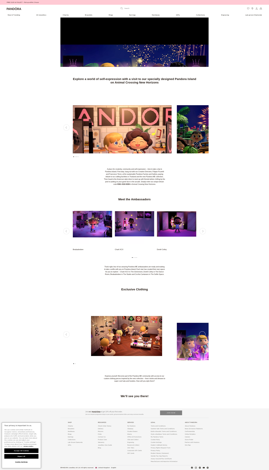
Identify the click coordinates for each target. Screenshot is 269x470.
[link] (105, 468)
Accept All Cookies (21, 451)
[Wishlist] (248, 8)
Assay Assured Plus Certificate (161, 459)
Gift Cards (130, 453)
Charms (70, 426)
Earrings (70, 437)
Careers (187, 437)
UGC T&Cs (130, 448)
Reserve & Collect (133, 445)
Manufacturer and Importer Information (164, 461)
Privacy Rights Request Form (160, 448)
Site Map (188, 445)
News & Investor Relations (194, 428)
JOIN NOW (171, 413)
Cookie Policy (155, 439)
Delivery (100, 428)
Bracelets (71, 428)
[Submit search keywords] (122, 8)
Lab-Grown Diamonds (75, 442)
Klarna (129, 434)
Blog (99, 448)
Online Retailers (190, 434)
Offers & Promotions (134, 437)
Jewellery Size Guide (105, 445)
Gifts (69, 445)
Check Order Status (104, 426)
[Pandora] (49, 8)
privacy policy (28, 446)
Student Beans (132, 431)
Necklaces (71, 431)
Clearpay (130, 428)
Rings (70, 434)
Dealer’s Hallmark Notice (159, 445)
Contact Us (102, 437)
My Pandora (131, 426)
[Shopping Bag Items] (261, 8)
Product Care (102, 439)
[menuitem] (14, 15)
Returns (100, 431)
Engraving (130, 442)
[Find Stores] (252, 8)
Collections (71, 439)
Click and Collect (132, 439)
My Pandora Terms (157, 437)
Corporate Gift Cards (134, 450)
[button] (256, 8)
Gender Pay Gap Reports (159, 456)
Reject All (21, 456)
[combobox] (134, 8)
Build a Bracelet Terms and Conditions (164, 431)
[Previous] (66, 127)
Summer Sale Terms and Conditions (163, 428)
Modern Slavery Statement (160, 453)
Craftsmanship (190, 431)
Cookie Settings (156, 442)
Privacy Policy (155, 450)
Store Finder (189, 439)
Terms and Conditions (158, 426)
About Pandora (190, 426)
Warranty (101, 442)
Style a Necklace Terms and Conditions (164, 434)
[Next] (202, 127)
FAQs (100, 434)
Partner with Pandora (192, 442)
